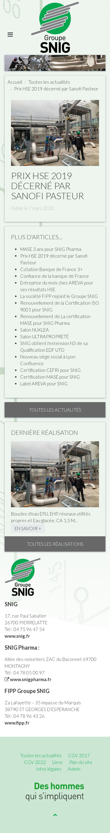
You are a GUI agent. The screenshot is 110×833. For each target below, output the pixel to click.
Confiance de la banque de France (54, 276)
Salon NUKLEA (34, 329)
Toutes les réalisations (55, 544)
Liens (57, 762)
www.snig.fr (17, 636)
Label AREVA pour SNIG (44, 383)
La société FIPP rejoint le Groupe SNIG (59, 296)
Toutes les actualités (49, 82)
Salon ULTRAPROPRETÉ (44, 336)
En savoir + (28, 528)
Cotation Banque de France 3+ (51, 269)
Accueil (15, 82)
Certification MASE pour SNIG (50, 377)
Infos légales (48, 769)
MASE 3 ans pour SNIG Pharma (50, 249)
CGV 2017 (79, 755)
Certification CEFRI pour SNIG (50, 370)
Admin (74, 769)
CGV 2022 (35, 762)
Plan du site (80, 762)
